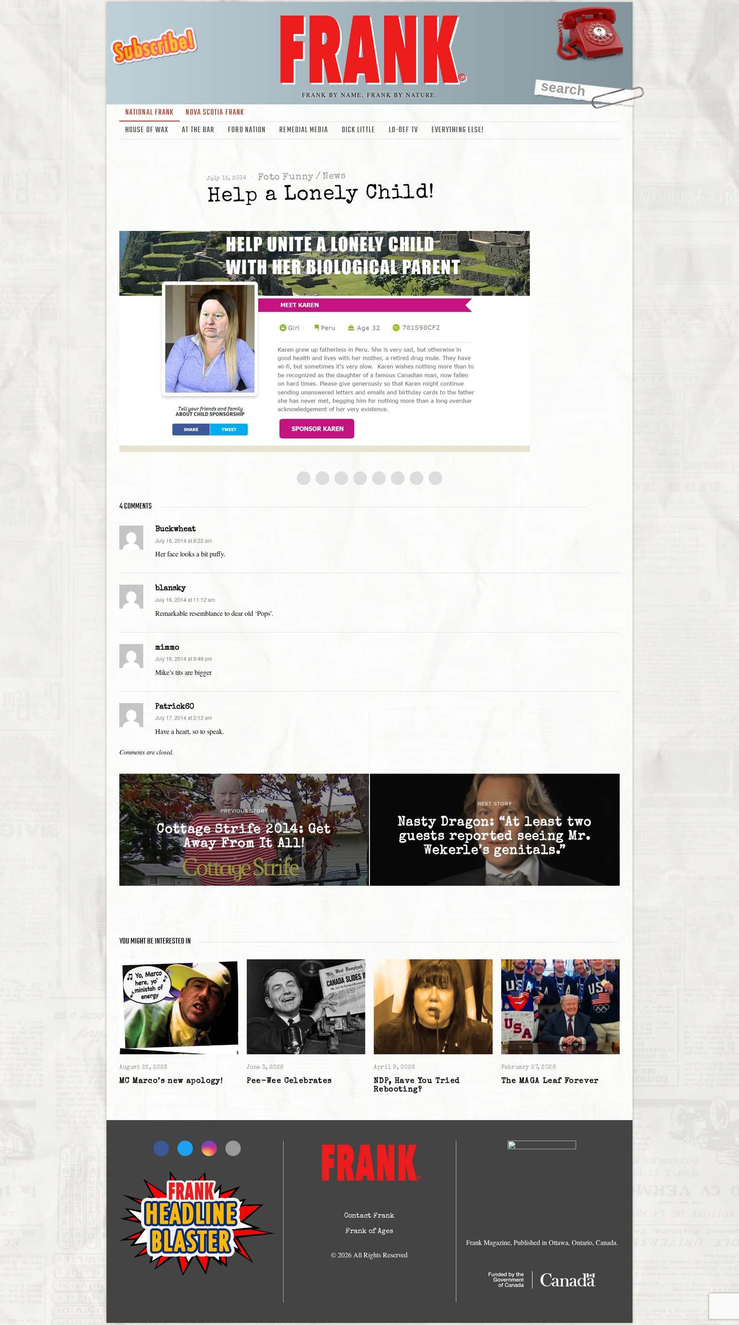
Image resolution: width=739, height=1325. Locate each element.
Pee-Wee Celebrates (289, 1081)
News (334, 177)
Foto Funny (286, 177)
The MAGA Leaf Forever (550, 1081)
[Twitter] (589, 130)
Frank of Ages (369, 1231)
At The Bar (198, 130)
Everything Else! (458, 130)
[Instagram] (601, 130)
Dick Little (358, 130)
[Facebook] (576, 130)
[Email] (614, 130)
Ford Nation (247, 130)
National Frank (149, 112)
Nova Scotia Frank (215, 112)
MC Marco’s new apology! (171, 1081)
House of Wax (146, 130)
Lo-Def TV (403, 130)
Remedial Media (303, 130)
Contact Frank (369, 1216)
